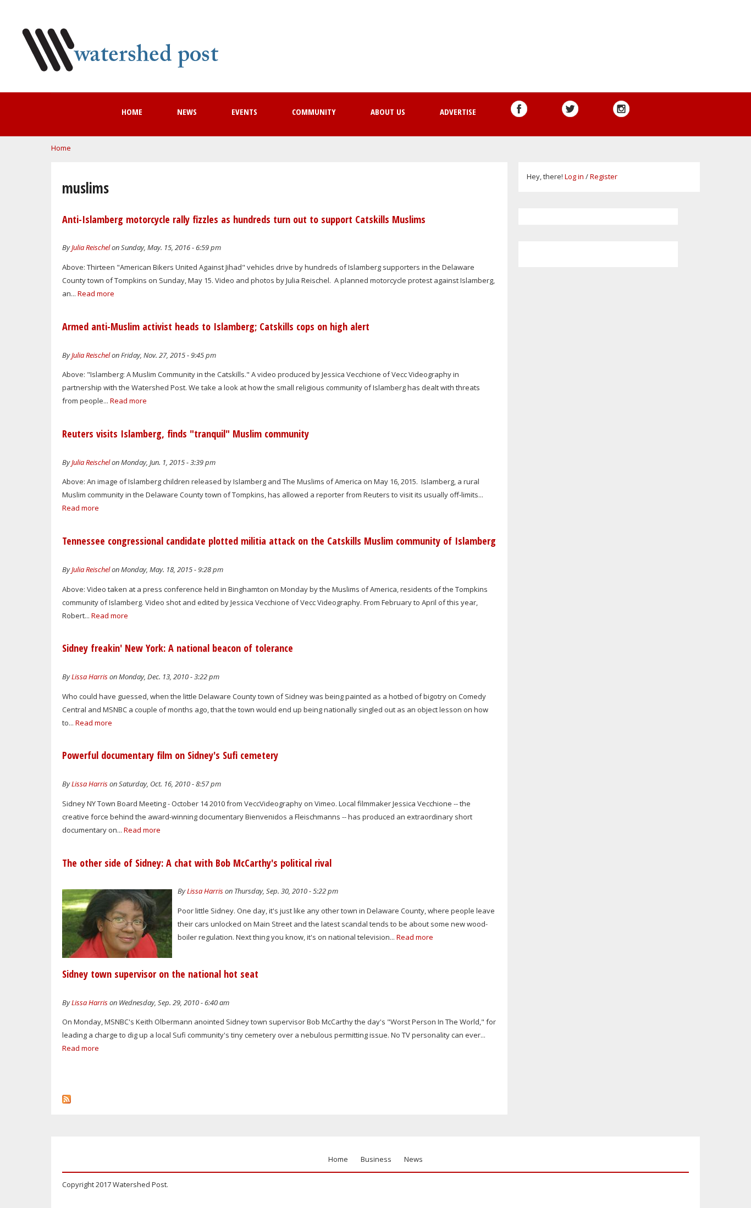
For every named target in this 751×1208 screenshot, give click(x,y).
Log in (574, 176)
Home (132, 111)
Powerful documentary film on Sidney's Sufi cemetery (170, 755)
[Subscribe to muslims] (66, 1096)
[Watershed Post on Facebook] (519, 108)
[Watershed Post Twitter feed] (570, 108)
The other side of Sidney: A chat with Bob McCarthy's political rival (197, 862)
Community (314, 111)
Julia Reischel (90, 247)
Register (603, 176)
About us (388, 111)
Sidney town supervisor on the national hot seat (160, 973)
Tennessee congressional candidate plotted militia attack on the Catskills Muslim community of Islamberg (279, 540)
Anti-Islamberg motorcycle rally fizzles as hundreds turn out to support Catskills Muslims (244, 219)
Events (244, 111)
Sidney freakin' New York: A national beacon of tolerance (177, 648)
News (187, 111)
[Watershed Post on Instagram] (621, 108)
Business (376, 1159)
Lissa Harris (89, 676)
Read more (96, 293)
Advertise (458, 111)
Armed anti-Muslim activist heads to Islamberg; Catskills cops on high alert (215, 326)
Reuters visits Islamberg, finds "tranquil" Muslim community (185, 433)
